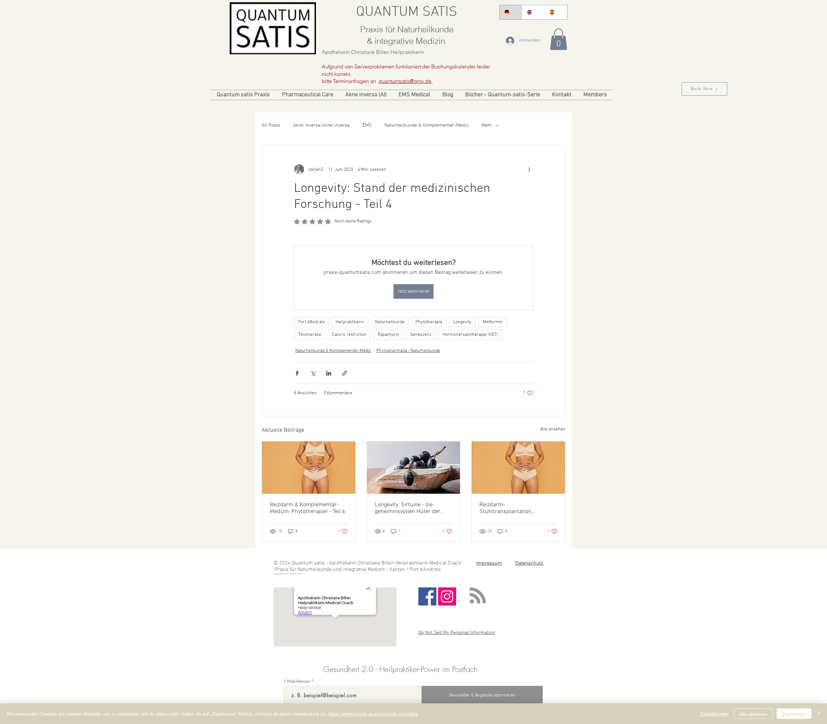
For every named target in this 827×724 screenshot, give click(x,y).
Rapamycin (388, 334)
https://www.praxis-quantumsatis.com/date (373, 713)
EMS (367, 125)
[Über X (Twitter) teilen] (313, 373)
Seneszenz (421, 334)
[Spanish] (556, 12)
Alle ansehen (552, 429)
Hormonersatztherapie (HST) (470, 334)
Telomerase (309, 334)
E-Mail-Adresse (297, 681)
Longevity (462, 322)
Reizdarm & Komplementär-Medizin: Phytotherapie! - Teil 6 (307, 508)
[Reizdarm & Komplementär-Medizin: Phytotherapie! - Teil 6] (308, 467)
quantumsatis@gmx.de (406, 81)
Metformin (493, 322)
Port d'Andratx (311, 322)
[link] (559, 39)
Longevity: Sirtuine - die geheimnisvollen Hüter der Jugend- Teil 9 (407, 508)
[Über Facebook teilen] (297, 373)
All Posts (271, 125)
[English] (533, 12)
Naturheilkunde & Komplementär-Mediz (426, 125)
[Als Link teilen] (344, 373)
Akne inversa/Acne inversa (321, 125)
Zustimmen (794, 713)
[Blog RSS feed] (478, 595)
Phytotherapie (428, 322)
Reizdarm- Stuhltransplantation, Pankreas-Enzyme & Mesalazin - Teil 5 (517, 508)
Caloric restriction (349, 334)
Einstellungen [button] (714, 713)
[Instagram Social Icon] (447, 596)
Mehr (486, 125)
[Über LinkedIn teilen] (329, 373)
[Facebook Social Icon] (427, 596)
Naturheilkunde (389, 322)
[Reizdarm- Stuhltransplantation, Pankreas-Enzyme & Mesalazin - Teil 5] (518, 467)
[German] (511, 12)
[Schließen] (819, 713)
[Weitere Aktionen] (529, 169)
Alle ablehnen (753, 713)
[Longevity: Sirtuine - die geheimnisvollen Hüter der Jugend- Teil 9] (413, 467)
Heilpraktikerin (350, 322)
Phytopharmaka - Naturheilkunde (408, 351)
